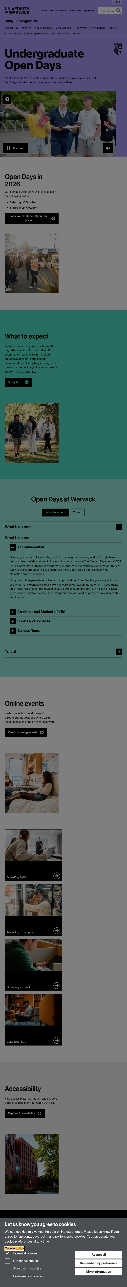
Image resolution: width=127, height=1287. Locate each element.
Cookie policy (14, 1248)
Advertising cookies (26, 1268)
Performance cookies (28, 1276)
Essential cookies (25, 1253)
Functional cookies (26, 1261)
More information (98, 1271)
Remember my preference (98, 1263)
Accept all (99, 1255)
